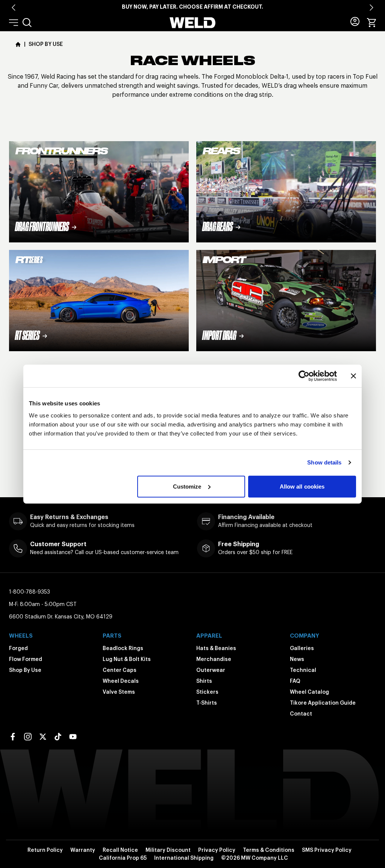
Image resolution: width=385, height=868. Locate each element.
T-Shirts (206, 702)
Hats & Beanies (216, 648)
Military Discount (168, 850)
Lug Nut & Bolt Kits (127, 659)
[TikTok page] (58, 736)
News (297, 659)
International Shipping (184, 857)
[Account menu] (354, 21)
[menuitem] (27, 22)
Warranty (82, 850)
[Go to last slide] (13, 7)
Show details (324, 462)
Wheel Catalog (309, 691)
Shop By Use (25, 670)
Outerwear (210, 670)
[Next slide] (371, 7)
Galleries (302, 648)
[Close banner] (353, 376)
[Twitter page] (43, 736)
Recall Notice (120, 850)
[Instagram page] (28, 736)
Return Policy (45, 850)
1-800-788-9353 (29, 591)
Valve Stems (119, 691)
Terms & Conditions (268, 850)
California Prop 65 (123, 857)
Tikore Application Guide (323, 702)
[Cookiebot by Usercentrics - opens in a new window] (304, 376)
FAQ (295, 681)
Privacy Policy (216, 850)
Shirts (204, 681)
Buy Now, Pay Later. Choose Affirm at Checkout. (192, 6)
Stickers (207, 691)
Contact (301, 713)
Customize (187, 486)
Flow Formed (25, 659)
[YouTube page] (73, 736)
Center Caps (119, 670)
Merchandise (213, 659)
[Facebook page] (13, 736)
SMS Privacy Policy (327, 850)
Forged (18, 648)
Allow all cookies (302, 486)
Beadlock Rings (123, 648)
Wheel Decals (121, 681)
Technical (303, 670)
